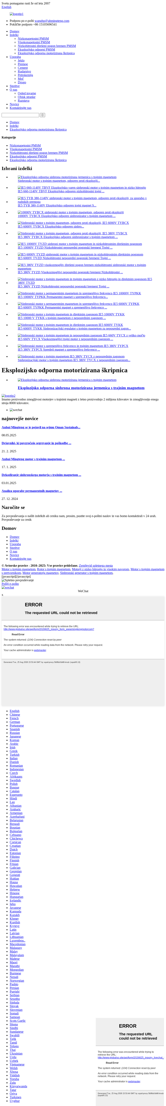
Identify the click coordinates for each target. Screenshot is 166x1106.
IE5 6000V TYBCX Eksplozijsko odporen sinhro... (51, 226)
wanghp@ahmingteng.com (52, 20)
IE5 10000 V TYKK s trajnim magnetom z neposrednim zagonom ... (62, 318)
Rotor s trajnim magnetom (53, 569)
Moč (21, 78)
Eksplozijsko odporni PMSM (36, 49)
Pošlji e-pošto (10, 583)
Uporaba (15, 57)
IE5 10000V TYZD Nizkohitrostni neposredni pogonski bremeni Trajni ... (65, 247)
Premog (23, 64)
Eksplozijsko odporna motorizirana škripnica (46, 53)
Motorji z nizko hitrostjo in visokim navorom (100, 569)
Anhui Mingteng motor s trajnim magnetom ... (33, 459)
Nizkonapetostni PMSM (33, 38)
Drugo (22, 82)
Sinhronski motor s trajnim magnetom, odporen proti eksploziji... (59, 180)
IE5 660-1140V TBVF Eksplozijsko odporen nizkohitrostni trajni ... (61, 191)
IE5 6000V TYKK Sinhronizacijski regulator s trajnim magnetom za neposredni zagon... (74, 328)
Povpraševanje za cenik (17, 519)
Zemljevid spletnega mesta (96, 565)
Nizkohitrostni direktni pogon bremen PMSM (47, 46)
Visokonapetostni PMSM (34, 42)
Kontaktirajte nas (20, 108)
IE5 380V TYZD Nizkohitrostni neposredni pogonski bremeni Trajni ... (63, 286)
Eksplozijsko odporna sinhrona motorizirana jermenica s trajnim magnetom (81, 388)
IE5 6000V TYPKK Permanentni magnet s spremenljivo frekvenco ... (62, 307)
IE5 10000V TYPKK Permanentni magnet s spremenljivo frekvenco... (63, 297)
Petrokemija (25, 75)
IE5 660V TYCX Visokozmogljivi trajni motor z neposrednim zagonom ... (65, 339)
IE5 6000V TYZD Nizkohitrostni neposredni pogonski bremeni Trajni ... (64, 258)
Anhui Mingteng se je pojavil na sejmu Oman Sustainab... (41, 427)
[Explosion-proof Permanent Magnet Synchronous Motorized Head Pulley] (67, 380)
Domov (14, 31)
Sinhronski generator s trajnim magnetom (86, 573)
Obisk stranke (26, 97)
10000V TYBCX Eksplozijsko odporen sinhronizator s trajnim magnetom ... (67, 216)
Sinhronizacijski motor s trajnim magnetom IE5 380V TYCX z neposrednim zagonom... (74, 360)
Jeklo (21, 60)
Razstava (23, 100)
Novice (14, 104)
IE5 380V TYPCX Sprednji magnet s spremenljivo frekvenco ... (59, 349)
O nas (13, 89)
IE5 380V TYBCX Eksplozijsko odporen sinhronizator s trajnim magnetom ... (68, 237)
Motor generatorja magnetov (40, 573)
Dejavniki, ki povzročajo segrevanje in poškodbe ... (36, 443)
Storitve (15, 86)
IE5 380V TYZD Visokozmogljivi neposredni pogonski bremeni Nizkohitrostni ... (70, 272)
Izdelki (14, 35)
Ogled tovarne (27, 93)
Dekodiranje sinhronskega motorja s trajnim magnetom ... (41, 475)
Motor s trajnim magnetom (18, 569)
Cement (23, 67)
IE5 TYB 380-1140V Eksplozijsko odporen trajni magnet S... (57, 205)
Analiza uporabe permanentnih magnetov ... (32, 491)
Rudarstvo (24, 71)
